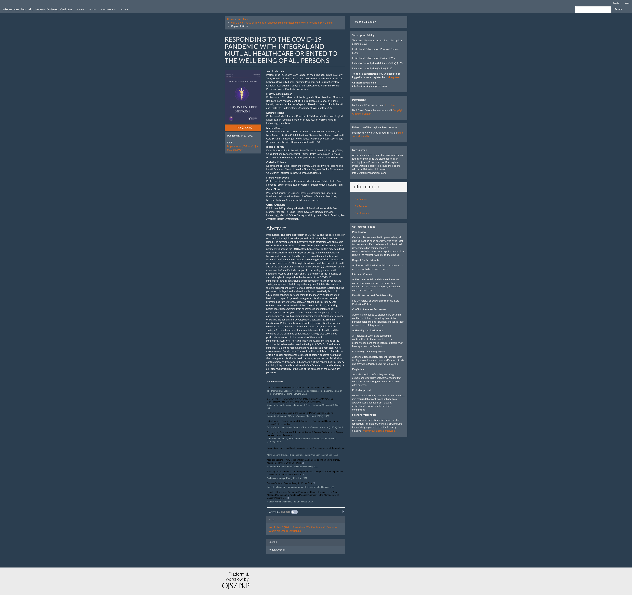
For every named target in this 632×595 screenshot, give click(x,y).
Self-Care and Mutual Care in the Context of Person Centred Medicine (300, 413)
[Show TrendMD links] (343, 511)
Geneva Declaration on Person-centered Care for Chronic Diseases (299, 387)
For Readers (361, 199)
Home (230, 19)
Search (618, 9)
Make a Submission (365, 22)
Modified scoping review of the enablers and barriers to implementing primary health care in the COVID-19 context (303, 461)
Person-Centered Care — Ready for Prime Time (289, 483)
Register (616, 3)
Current (80, 9)
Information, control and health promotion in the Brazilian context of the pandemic (305, 448)
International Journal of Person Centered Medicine (37, 9)
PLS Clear (390, 105)
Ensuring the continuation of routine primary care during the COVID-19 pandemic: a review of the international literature (305, 473)
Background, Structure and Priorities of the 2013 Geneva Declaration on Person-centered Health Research (305, 434)
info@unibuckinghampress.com (378, 431)
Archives (92, 9)
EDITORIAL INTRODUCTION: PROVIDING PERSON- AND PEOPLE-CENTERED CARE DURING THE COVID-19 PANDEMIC (300, 400)
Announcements (108, 9)
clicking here (392, 77)
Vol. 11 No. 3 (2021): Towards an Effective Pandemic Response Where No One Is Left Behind (281, 23)
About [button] (123, 9)
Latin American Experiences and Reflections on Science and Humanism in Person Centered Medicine (302, 422)
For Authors (361, 206)
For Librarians (362, 213)
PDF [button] (249, 127)
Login (627, 3)
